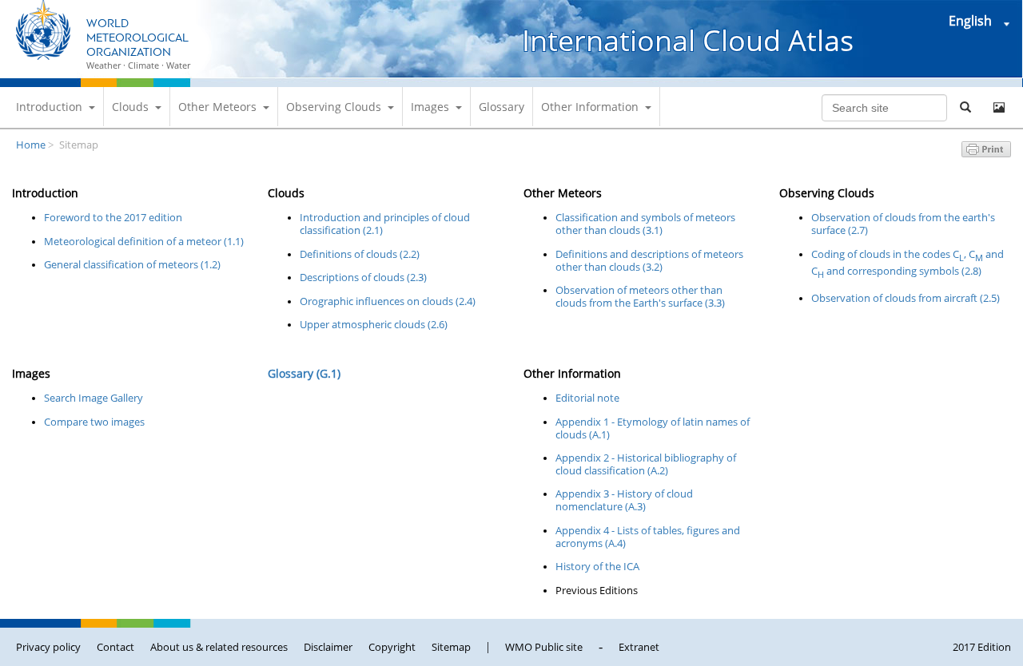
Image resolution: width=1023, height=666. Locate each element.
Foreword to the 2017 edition (113, 217)
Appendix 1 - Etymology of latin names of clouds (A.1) (652, 428)
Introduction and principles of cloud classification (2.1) (385, 223)
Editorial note (587, 397)
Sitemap (451, 647)
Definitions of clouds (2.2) (360, 254)
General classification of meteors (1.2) (132, 264)
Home (31, 144)
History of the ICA (597, 566)
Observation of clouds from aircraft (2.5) (905, 298)
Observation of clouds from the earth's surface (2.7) (903, 223)
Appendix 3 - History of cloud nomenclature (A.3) (624, 499)
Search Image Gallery (93, 397)
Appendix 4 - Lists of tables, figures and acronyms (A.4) (647, 536)
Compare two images (94, 421)
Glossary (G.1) (304, 373)
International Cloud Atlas (688, 40)
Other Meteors (217, 106)
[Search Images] (999, 108)
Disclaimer (328, 647)
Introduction (49, 106)
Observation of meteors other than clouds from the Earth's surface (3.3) (640, 296)
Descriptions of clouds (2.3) (363, 277)
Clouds (130, 106)
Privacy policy (48, 647)
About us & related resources (219, 647)
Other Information (590, 106)
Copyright (392, 647)
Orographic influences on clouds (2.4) (388, 301)
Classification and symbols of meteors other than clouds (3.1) (645, 223)
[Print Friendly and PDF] (986, 152)
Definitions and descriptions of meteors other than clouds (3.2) (649, 260)
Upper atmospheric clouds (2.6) (374, 324)
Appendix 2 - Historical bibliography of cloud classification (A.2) (645, 464)
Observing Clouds (333, 106)
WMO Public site (544, 647)
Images (430, 106)
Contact (115, 647)
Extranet (639, 647)
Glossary (501, 106)
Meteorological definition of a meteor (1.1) (144, 241)
